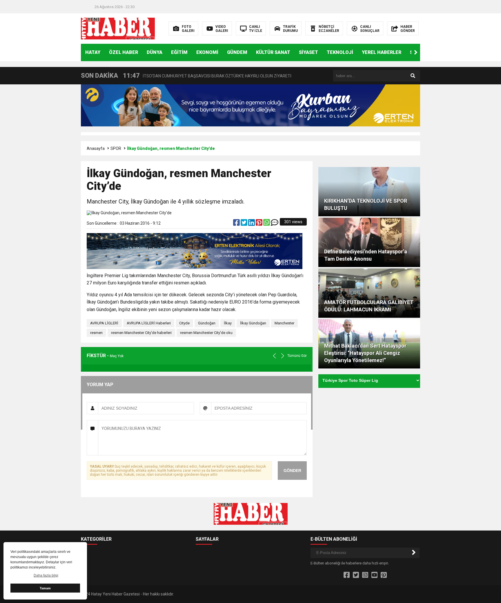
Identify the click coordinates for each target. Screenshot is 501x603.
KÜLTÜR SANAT (273, 52)
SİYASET (308, 52)
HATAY (92, 52)
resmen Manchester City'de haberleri (141, 332)
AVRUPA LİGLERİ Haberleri (149, 323)
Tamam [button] (45, 588)
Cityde (184, 323)
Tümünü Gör (297, 356)
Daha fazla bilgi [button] (46, 575)
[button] (415, 52)
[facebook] (237, 223)
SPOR (115, 148)
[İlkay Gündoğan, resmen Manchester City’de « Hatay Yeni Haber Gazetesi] (118, 28)
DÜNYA (154, 52)
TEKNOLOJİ (340, 52)
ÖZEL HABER (123, 52)
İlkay (228, 323)
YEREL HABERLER (381, 52)
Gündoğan (206, 323)
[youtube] (374, 575)
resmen (96, 332)
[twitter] (244, 223)
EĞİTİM (179, 52)
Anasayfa (96, 148)
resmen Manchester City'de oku (206, 332)
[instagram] (365, 575)
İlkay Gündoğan (253, 323)
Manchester (284, 323)
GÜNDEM (237, 52)
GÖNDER (292, 470)
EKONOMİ (207, 52)
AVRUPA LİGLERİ (104, 323)
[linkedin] (252, 223)
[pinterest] (259, 223)
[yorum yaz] (274, 223)
